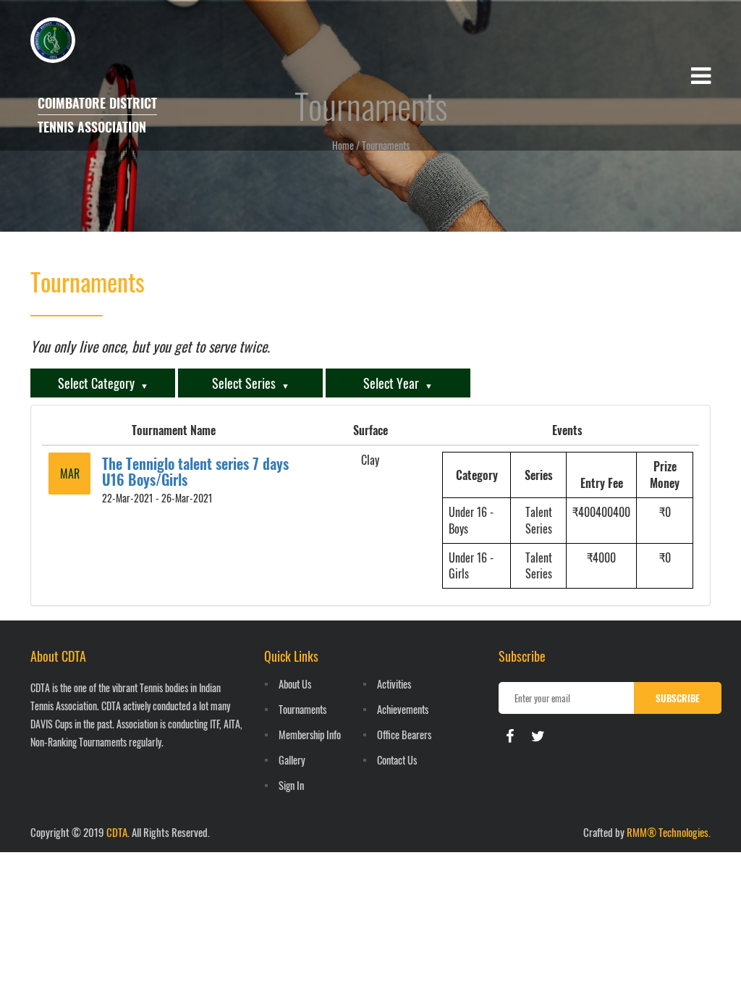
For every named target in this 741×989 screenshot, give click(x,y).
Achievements (402, 709)
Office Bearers (404, 734)
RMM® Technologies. (669, 832)
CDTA (116, 832)
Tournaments (302, 709)
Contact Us (397, 759)
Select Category (96, 383)
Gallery (292, 759)
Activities (394, 683)
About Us (295, 683)
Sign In (291, 785)
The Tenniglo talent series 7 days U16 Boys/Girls (195, 471)
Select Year (391, 383)
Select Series (244, 383)
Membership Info (310, 734)
